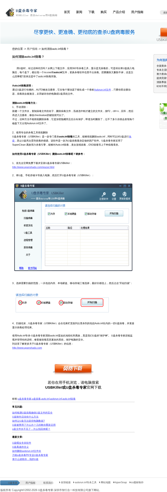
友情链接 (65, 482)
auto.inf (45, 398)
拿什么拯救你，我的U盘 (25, 459)
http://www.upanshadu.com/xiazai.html (33, 167)
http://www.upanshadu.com (27, 347)
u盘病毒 (36, 398)
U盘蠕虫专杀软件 (21, 442)
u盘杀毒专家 (24, 398)
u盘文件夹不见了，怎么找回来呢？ (31, 429)
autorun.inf (56, 398)
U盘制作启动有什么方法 (25, 416)
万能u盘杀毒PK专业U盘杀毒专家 (30, 455)
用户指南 (32, 48)
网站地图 (105, 482)
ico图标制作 (137, 482)
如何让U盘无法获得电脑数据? (28, 420)
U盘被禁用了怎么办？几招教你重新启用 (34, 424)
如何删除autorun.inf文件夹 (26, 451)
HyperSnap (120, 482)
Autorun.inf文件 (102, 89)
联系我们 (48, 482)
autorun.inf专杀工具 (85, 482)
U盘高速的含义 (20, 447)
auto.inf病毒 (69, 398)
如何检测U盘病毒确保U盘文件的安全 (32, 412)
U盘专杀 (12, 482)
